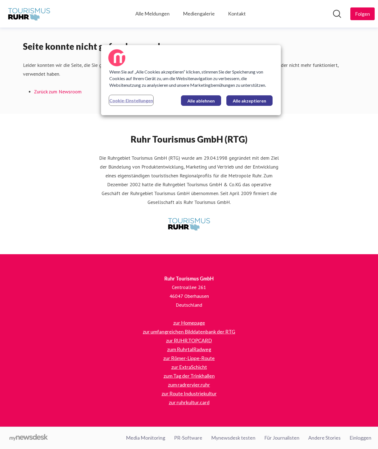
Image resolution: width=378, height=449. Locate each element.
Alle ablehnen (201, 100)
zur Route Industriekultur (189, 393)
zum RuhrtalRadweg (189, 349)
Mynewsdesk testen (233, 438)
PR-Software (188, 438)
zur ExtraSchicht (189, 367)
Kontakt (237, 13)
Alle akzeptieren (249, 100)
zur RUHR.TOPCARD (189, 340)
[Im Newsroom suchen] (337, 13)
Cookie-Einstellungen (131, 100)
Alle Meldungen (152, 13)
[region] (191, 80)
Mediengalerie (199, 13)
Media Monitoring (145, 438)
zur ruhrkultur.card (189, 402)
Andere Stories (324, 438)
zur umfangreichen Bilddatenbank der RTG (189, 332)
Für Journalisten (281, 438)
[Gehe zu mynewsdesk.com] (29, 438)
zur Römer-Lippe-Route (189, 358)
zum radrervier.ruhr (189, 385)
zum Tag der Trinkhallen (189, 376)
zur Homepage (189, 323)
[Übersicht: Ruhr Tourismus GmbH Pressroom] (29, 13)
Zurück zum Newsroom (58, 91)
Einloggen (360, 438)
